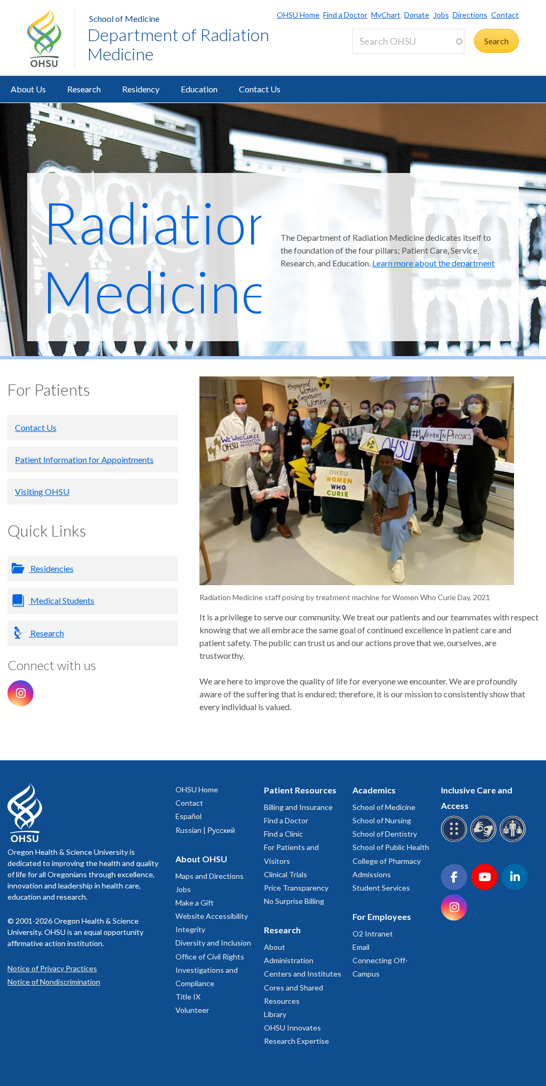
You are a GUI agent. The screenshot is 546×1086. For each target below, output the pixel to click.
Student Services (381, 887)
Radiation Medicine (160, 256)
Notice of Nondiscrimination (53, 981)
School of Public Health (390, 847)
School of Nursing (381, 820)
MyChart (385, 14)
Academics (374, 790)
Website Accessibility (211, 915)
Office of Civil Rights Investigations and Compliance (209, 970)
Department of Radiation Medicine (178, 44)
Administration (289, 960)
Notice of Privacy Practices (52, 968)
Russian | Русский (205, 830)
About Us (28, 89)
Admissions (371, 874)
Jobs (440, 14)
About (274, 946)
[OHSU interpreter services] (514, 840)
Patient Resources (300, 790)
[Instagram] (20, 693)
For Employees (381, 916)
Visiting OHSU (42, 491)
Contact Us (259, 89)
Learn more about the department (433, 263)
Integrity (190, 929)
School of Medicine (124, 18)
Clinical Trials (285, 874)
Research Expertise (296, 1040)
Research (84, 89)
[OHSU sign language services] (485, 840)
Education (199, 89)
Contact (505, 14)
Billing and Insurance (298, 807)
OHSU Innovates (292, 1027)
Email (361, 946)
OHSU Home (298, 14)
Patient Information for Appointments (84, 459)
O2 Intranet (372, 933)
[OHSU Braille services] (455, 840)
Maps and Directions (209, 875)
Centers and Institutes (302, 973)
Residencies (51, 568)
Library (275, 1014)
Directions (470, 14)
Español (188, 816)
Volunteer (192, 1009)
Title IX (187, 996)
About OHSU (201, 859)
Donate (416, 14)
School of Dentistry (384, 833)
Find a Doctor (345, 14)
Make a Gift (194, 902)
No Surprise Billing (294, 901)
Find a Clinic (283, 833)
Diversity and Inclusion (213, 942)
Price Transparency (296, 887)
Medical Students (61, 600)
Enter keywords (385, 60)
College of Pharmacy (386, 860)
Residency (140, 89)
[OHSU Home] (50, 37)
